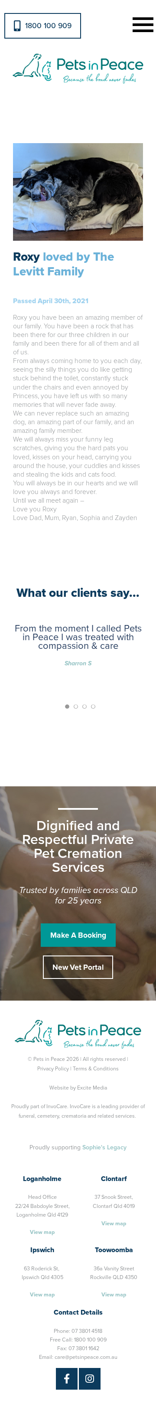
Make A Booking (78, 935)
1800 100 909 (48, 25)
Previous (19, 191)
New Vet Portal (78, 967)
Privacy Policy (53, 1069)
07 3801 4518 (87, 1331)
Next (137, 191)
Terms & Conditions (96, 1069)
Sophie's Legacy (104, 1147)
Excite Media (92, 1088)
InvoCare (56, 1106)
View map (42, 1232)
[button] (141, 23)
